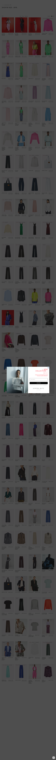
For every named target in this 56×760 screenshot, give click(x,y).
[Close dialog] (48, 367)
